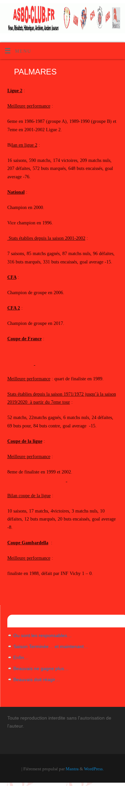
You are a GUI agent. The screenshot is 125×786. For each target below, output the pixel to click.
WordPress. (94, 768)
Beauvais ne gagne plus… (41, 668)
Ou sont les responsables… (42, 635)
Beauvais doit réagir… (36, 679)
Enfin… (21, 657)
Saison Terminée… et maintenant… (50, 646)
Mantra (72, 768)
